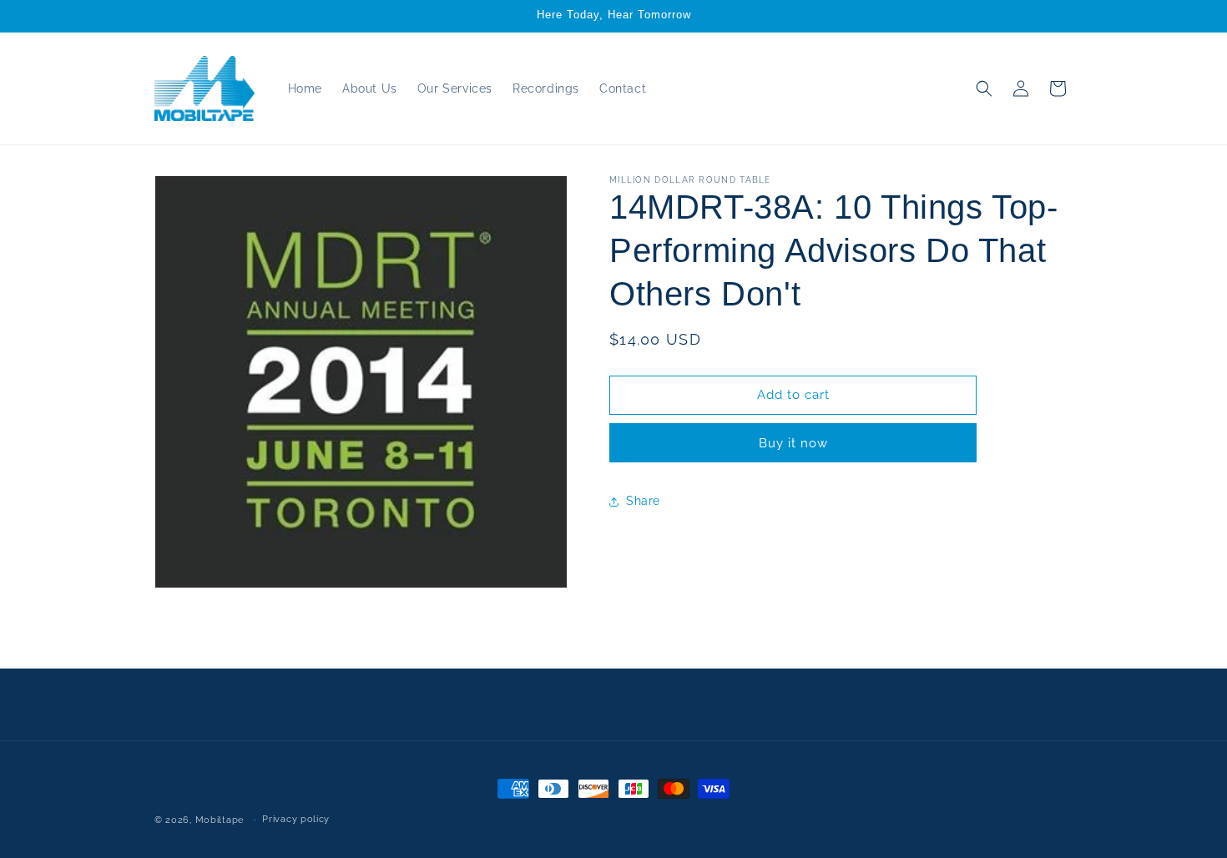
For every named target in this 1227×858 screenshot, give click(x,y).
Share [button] (643, 500)
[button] (984, 88)
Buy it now (793, 443)
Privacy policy (296, 819)
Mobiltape (219, 820)
